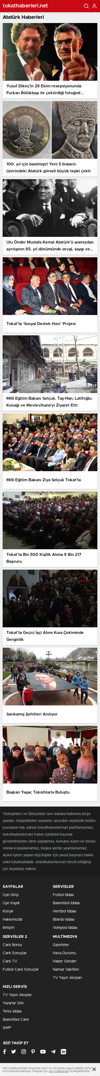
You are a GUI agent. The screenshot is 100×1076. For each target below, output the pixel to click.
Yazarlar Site (13, 1003)
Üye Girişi (11, 895)
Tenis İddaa (12, 1011)
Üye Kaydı (11, 903)
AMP (7, 1028)
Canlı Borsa (12, 945)
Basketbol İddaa (66, 903)
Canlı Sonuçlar (15, 953)
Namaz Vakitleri (66, 969)
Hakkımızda (12, 919)
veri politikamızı (59, 1071)
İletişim (8, 928)
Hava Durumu (64, 953)
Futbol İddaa (63, 895)
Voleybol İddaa (65, 928)
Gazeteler (61, 945)
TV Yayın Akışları (67, 978)
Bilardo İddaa (63, 919)
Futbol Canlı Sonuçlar (21, 969)
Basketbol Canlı (16, 1019)
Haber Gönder (65, 961)
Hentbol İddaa (64, 911)
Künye (8, 911)
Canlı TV (10, 961)
